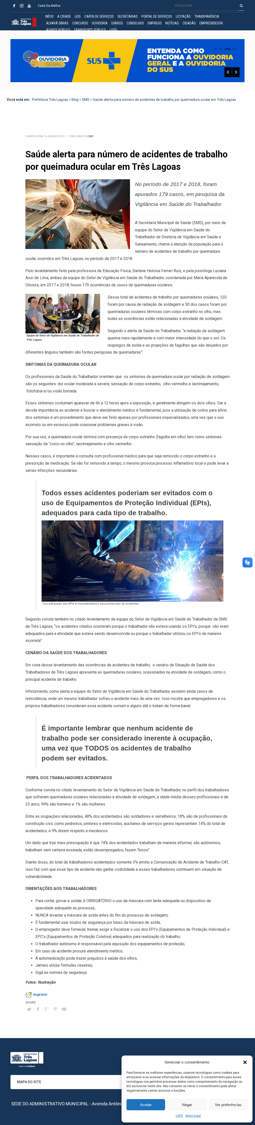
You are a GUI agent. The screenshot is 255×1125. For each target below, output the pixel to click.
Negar (187, 1105)
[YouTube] (29, 5)
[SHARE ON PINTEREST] (55, 1009)
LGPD (179, 1116)
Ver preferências (228, 1105)
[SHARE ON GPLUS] (46, 1009)
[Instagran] (21, 5)
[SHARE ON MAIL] (64, 1009)
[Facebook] (14, 5)
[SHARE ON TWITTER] (29, 1009)
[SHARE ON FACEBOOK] (38, 1009)
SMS (90, 136)
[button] (245, 1062)
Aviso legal (193, 1116)
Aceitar (146, 1105)
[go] (241, 6)
